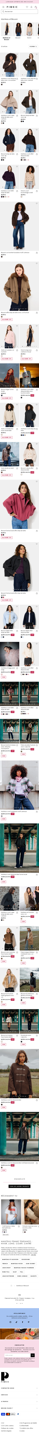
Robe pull (6, 1272)
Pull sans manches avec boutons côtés (30, 1227)
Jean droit (6, 1268)
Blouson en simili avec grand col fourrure (27, 994)
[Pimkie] (12, 7)
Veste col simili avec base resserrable (7, 429)
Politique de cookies (7, 1428)
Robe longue (22, 1276)
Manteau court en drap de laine (11, 1100)
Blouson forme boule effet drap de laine (13, 530)
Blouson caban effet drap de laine (27, 469)
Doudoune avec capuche (26, 1036)
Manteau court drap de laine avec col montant (8, 79)
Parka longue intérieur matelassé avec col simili (27, 954)
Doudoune (26, 1259)
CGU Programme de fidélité (28, 1423)
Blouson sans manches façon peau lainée (8, 953)
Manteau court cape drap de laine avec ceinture (7, 117)
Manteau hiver (17, 1263)
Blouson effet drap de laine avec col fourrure (15, 312)
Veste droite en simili (7, 468)
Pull (21, 1272)
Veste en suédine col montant (7, 351)
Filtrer (32, 46)
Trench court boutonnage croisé (27, 191)
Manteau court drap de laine (28, 429)
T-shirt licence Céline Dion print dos (8, 1227)
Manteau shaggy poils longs (8, 669)
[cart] (17, 79)
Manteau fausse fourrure (24, 1268)
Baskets (34, 1276)
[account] (31, 7)
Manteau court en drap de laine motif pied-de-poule (17, 1163)
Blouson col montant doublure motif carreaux (15, 252)
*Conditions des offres (26, 1428)
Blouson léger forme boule (7, 390)
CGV (2, 1423)
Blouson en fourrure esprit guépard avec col (7, 995)
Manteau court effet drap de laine (27, 155)
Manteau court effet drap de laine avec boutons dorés (27, 391)
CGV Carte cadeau (7, 1425)
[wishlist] (27, 7)
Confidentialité (24, 1425)
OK (33, 1355)
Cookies (22, 1431)
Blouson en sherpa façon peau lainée (7, 1036)
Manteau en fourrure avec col (27, 913)
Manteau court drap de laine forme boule (14, 874)
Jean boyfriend (8, 1276)
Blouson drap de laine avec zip (27, 116)
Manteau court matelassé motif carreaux (14, 811)
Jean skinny (30, 1263)
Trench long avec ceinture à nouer (26, 351)
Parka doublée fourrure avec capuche (28, 746)
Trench (5, 1263)
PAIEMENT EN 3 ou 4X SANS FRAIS (19, 2)
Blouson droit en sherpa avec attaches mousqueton (8, 746)
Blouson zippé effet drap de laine (7, 631)
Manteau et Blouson (10, 1259)
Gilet (15, 1272)
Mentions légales (6, 1431)
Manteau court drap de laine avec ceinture (28, 79)
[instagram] (10, 1322)
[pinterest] (28, 1322)
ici (20, 1362)
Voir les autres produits (19, 1186)
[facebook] (22, 1322)
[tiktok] (16, 1322)
